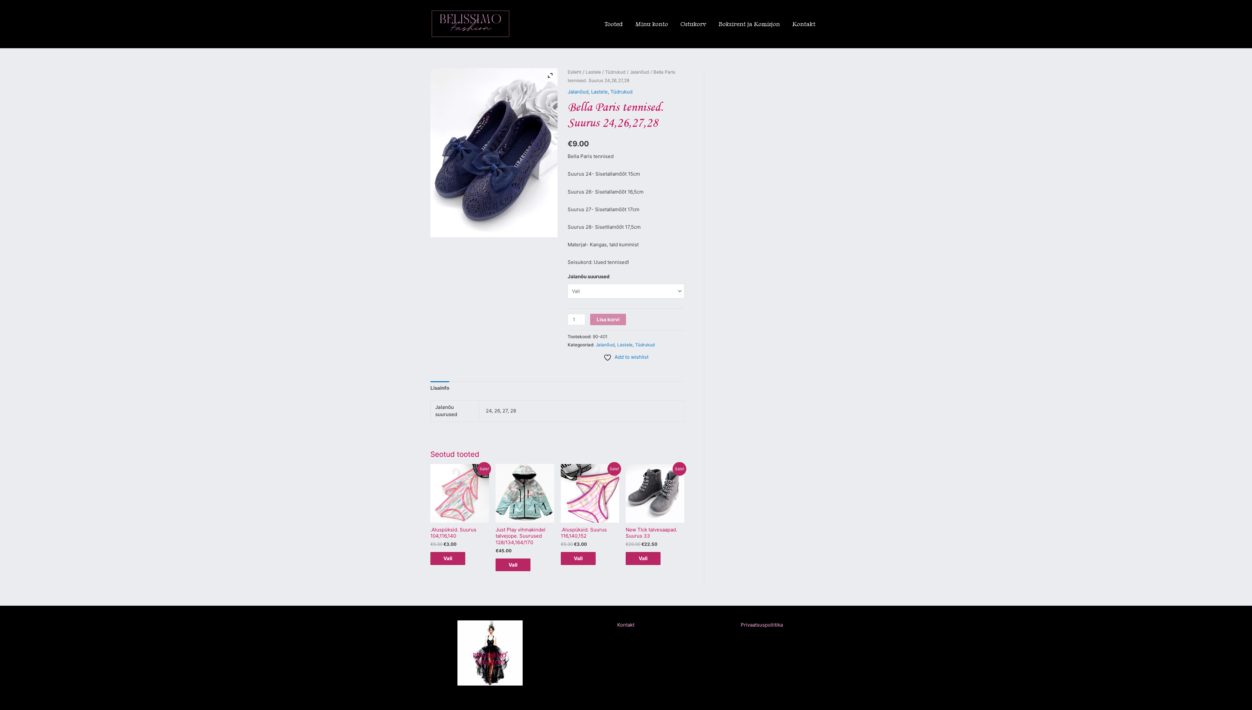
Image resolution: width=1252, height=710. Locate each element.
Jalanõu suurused (589, 276)
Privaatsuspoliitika (762, 625)
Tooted (613, 24)
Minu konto (651, 24)
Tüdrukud (615, 72)
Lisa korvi (608, 319)
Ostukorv (693, 24)
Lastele (593, 72)
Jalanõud (639, 72)
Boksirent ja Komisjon (749, 24)
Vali (447, 558)
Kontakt (803, 24)
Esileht (574, 72)
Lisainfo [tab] (439, 388)
